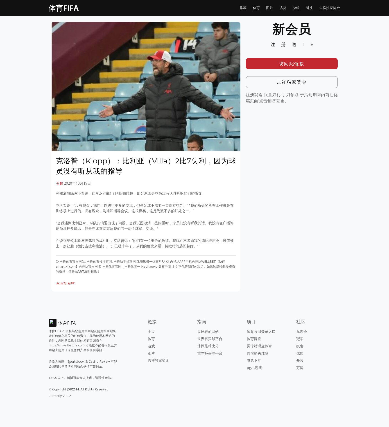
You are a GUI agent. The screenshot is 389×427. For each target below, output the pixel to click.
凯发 (299, 345)
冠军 (299, 338)
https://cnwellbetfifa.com (67, 345)
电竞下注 (254, 360)
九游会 (301, 331)
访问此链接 (292, 63)
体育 (256, 8)
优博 (299, 353)
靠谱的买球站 (257, 353)
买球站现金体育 (259, 345)
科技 (309, 8)
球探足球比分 (208, 345)
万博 (299, 367)
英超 (59, 183)
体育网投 (254, 338)
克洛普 (61, 283)
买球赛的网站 (208, 331)
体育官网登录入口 (261, 331)
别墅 (71, 283)
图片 (269, 8)
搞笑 (282, 8)
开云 (299, 360)
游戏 (296, 8)
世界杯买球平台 (209, 338)
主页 (151, 331)
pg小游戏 (254, 367)
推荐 (243, 8)
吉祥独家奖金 (329, 8)
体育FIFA (64, 8)
